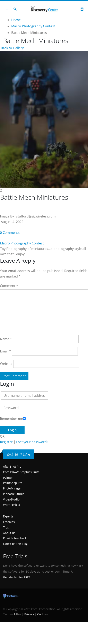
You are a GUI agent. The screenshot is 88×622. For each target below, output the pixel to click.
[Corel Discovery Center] (44, 9)
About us (9, 533)
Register (6, 442)
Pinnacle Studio (13, 494)
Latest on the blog (15, 544)
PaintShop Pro (12, 483)
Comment (9, 285)
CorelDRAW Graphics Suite (21, 472)
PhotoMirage (11, 488)
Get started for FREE (16, 577)
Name (6, 339)
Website (6, 363)
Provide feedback (15, 538)
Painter (8, 477)
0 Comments (10, 232)
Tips (6, 527)
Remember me (11, 418)
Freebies (9, 522)
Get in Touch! (18, 454)
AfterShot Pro (12, 466)
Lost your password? (32, 442)
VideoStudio (11, 499)
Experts (8, 516)
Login (82, 9)
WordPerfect (11, 505)
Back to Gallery (12, 48)
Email (5, 351)
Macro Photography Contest (22, 243)
